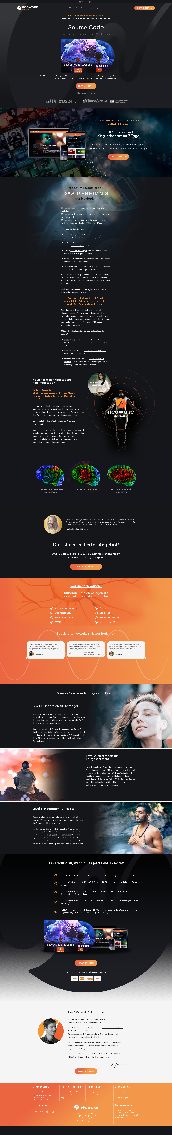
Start (71, 8)
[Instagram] (53, 1111)
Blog (96, 8)
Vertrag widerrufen (79, 1118)
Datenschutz (84, 1116)
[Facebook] (47, 1111)
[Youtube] (36, 1111)
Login (89, 8)
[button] (27, 658)
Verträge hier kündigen (93, 1118)
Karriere (97, 1116)
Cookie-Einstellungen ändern (86, 1121)
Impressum (76, 1116)
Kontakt (91, 1116)
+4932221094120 (39, 1097)
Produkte (79, 8)
